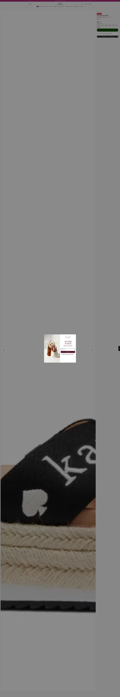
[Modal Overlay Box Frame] (60, 348)
